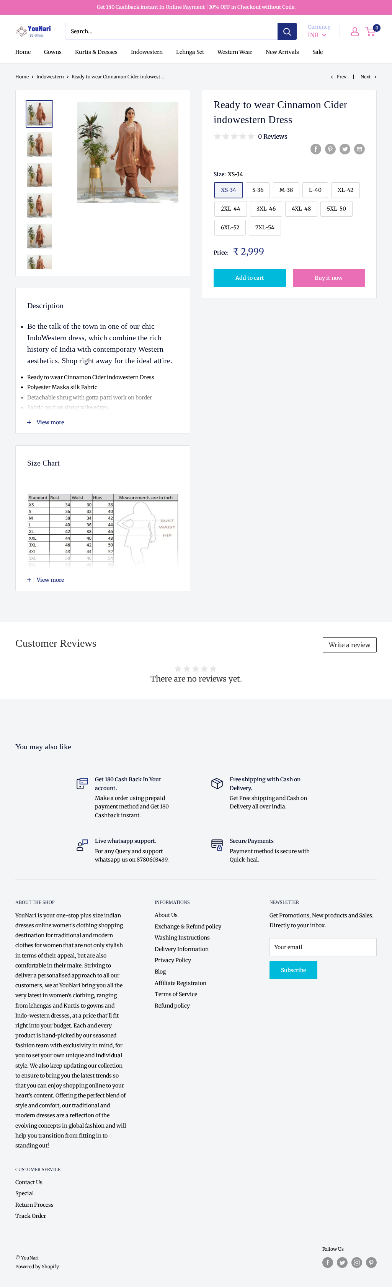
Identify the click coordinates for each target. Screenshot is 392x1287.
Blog (160, 971)
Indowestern (50, 77)
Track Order (30, 1215)
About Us (166, 915)
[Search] (287, 31)
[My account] (355, 31)
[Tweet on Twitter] (345, 149)
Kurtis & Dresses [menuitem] (96, 52)
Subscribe (293, 970)
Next (366, 77)
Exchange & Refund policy (188, 926)
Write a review (350, 645)
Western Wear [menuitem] (234, 52)
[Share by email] (359, 149)
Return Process (34, 1204)
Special (24, 1193)
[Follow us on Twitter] (342, 1262)
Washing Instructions (182, 937)
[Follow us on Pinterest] (371, 1262)
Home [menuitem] (23, 52)
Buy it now (329, 277)
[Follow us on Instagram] (356, 1262)
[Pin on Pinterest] (330, 149)
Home (22, 77)
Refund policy (172, 1005)
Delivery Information (182, 949)
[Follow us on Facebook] (327, 1262)
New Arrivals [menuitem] (282, 52)
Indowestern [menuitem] (147, 52)
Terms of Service (176, 994)
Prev (341, 77)
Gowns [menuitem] (53, 52)
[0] (370, 31)
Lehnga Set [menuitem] (190, 52)
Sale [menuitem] (317, 52)
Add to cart (249, 277)
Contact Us (28, 1182)
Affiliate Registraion (180, 983)
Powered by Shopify (37, 1266)
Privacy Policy (173, 960)
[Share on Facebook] (315, 149)
